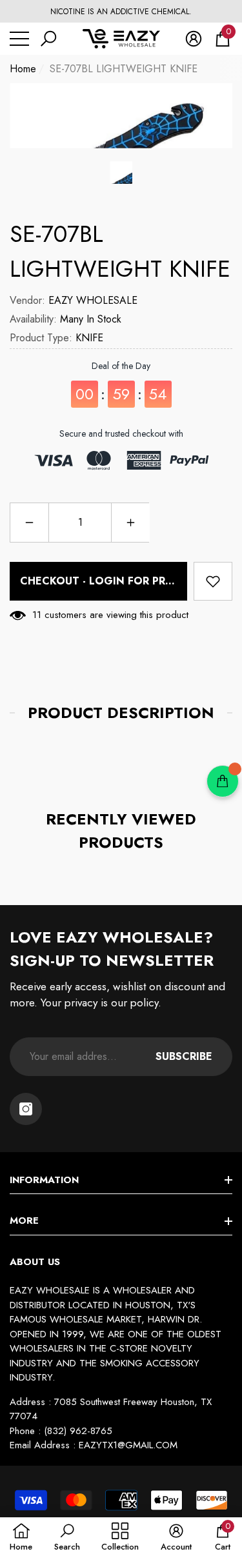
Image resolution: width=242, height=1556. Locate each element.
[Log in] (193, 38)
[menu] (19, 38)
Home (23, 68)
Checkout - (101, 581)
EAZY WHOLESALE (92, 300)
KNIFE (89, 337)
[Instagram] (26, 1109)
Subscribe (184, 1056)
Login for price (136, 581)
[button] (48, 38)
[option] (121, 11)
